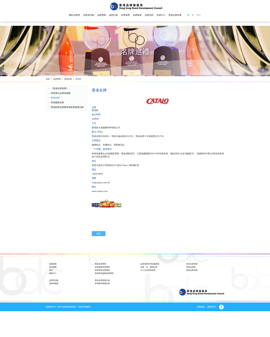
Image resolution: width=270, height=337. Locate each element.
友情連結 (201, 307)
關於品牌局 (74, 15)
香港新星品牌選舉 (102, 270)
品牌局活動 (88, 15)
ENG (198, 15)
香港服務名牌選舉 (102, 267)
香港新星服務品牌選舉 (104, 273)
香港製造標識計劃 (102, 283)
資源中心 (161, 15)
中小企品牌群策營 (147, 270)
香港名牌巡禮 (192, 264)
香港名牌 (68, 79)
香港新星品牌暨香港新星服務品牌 (67, 107)
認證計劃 (113, 15)
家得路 (78, 79)
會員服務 (53, 267)
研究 (51, 270)
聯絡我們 (212, 307)
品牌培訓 (149, 15)
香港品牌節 (191, 267)
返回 (98, 233)
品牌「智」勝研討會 (148, 267)
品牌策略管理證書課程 (149, 264)
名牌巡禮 (125, 15)
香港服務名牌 (57, 102)
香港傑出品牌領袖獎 (60, 93)
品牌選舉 (101, 15)
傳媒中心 (53, 273)
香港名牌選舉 (100, 264)
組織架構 (53, 264)
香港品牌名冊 (175, 15)
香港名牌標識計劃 (102, 280)
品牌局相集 (53, 283)
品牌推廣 (137, 15)
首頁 (48, 79)
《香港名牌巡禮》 (59, 88)
